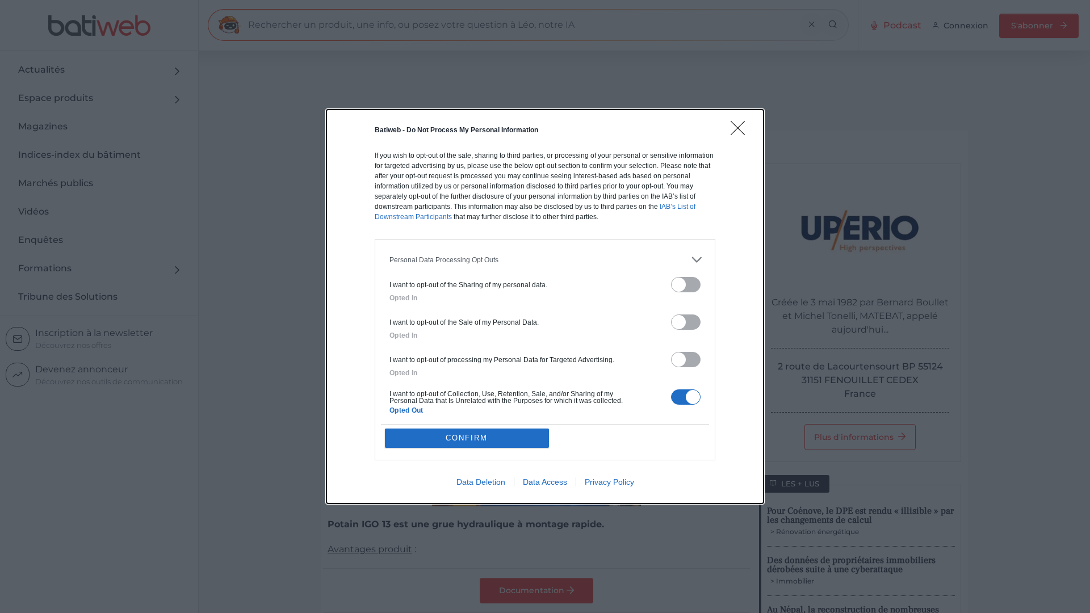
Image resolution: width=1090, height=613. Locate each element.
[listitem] (545, 260)
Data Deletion (480, 481)
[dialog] (545, 306)
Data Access (545, 481)
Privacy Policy (609, 481)
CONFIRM (467, 438)
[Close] (741, 131)
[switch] (686, 284)
